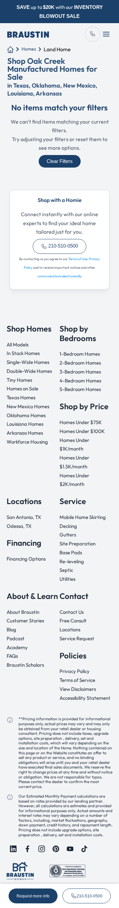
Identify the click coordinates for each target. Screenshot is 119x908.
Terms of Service (77, 680)
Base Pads (71, 552)
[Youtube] (70, 848)
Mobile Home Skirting (83, 517)
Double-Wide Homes (29, 371)
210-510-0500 (62, 246)
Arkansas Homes (25, 433)
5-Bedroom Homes (80, 389)
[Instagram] (41, 848)
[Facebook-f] (27, 848)
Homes (28, 49)
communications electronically (59, 276)
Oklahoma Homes (26, 415)
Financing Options (26, 559)
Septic (66, 570)
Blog (11, 629)
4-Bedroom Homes (80, 380)
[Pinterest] (55, 848)
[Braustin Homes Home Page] (28, 34)
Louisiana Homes (25, 424)
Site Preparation (78, 543)
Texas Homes (21, 397)
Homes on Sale (22, 388)
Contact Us (72, 612)
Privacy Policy (75, 671)
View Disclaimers (78, 689)
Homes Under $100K (82, 431)
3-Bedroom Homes (80, 372)
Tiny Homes (19, 380)
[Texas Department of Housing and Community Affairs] (67, 870)
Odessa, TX (19, 526)
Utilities (67, 579)
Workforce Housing (27, 442)
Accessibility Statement (85, 698)
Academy (17, 647)
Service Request (77, 638)
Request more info (33, 896)
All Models (17, 344)
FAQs (12, 656)
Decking (68, 526)
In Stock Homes (23, 353)
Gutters (68, 535)
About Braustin (23, 612)
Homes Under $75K (81, 422)
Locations (70, 629)
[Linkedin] (13, 848)
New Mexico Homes (28, 406)
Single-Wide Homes (28, 362)
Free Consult (73, 620)
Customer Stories (25, 620)
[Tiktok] (84, 848)
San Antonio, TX (24, 517)
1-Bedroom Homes (80, 354)
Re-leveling (72, 561)
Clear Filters (60, 161)
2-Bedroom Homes (80, 363)
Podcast (15, 638)
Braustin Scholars (25, 665)
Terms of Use (77, 259)
